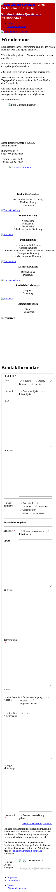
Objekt (7, 380)
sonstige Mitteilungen (10, 767)
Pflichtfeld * (10, 376)
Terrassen (23, 513)
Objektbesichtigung (32, 697)
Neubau (27, 380)
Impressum (12, 877)
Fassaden (43, 506)
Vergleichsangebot (28, 703)
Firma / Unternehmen (33, 531)
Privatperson (25, 534)
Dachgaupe (25, 506)
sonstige (40, 513)
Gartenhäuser (28, 509)
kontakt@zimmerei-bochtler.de (27, 850)
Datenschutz (10, 815)
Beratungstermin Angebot (11, 698)
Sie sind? (8, 530)
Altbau (41, 380)
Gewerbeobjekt (30, 391)
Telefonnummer (11, 640)
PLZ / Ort (8, 450)
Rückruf (24, 700)
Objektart (8, 391)
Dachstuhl (28, 503)
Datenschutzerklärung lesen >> (37, 823)
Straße (7, 401)
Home (16, 25)
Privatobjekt (25, 394)
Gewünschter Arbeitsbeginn (11, 714)
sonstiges (38, 384)
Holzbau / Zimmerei (8, 504)
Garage (22, 384)
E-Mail (7, 689)
